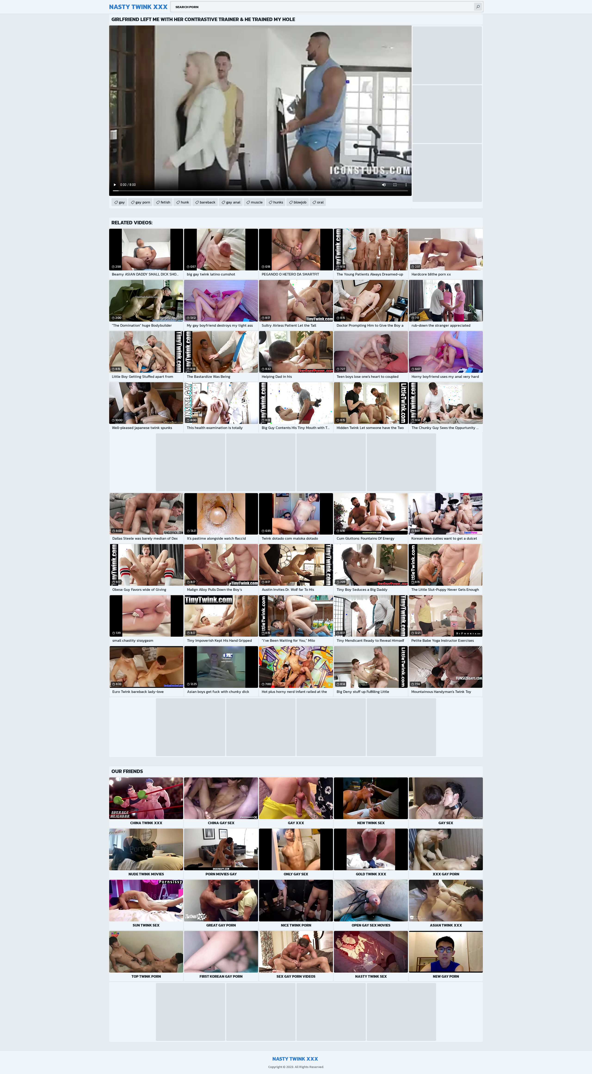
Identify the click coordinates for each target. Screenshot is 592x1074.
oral (320, 202)
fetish (165, 202)
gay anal (233, 202)
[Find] (478, 7)
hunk (185, 202)
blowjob (300, 202)
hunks (278, 202)
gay (122, 202)
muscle (257, 202)
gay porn (143, 202)
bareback (208, 202)
